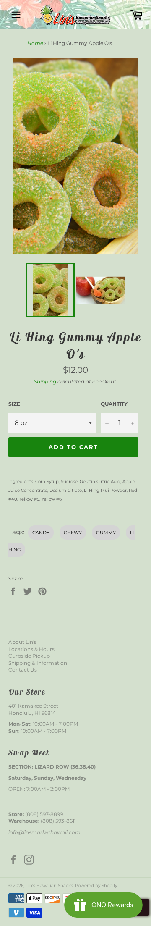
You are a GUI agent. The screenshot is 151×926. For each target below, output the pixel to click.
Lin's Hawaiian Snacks (49, 885)
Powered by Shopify (96, 885)
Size (14, 404)
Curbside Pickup (29, 656)
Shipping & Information (37, 663)
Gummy (106, 532)
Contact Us (22, 669)
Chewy (73, 532)
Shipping (45, 381)
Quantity (114, 404)
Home (35, 43)
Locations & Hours (31, 649)
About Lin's (22, 642)
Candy (40, 532)
